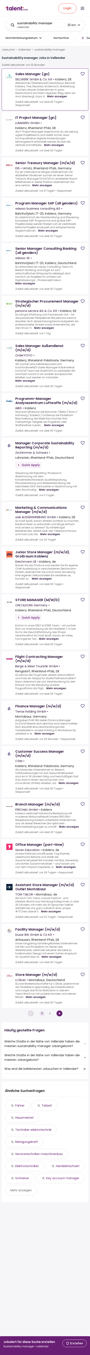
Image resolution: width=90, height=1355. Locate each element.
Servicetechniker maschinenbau (39, 1154)
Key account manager (62, 1178)
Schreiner (22, 1178)
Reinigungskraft (26, 1142)
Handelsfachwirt (68, 1166)
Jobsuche (8, 49)
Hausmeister (24, 1118)
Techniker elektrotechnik (33, 1130)
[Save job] (83, 74)
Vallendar (24, 49)
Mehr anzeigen (57, 96)
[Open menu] (82, 8)
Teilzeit (47, 1105)
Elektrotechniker (27, 1166)
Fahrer (19, 1105)
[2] (59, 1013)
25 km (71, 25)
